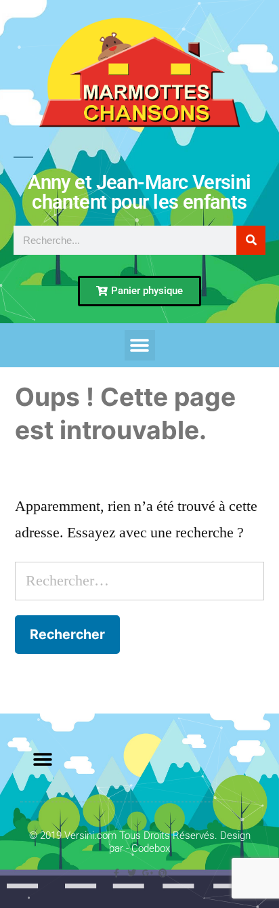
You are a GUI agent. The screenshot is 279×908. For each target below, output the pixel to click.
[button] (140, 345)
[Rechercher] (250, 240)
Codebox (150, 848)
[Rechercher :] (139, 580)
